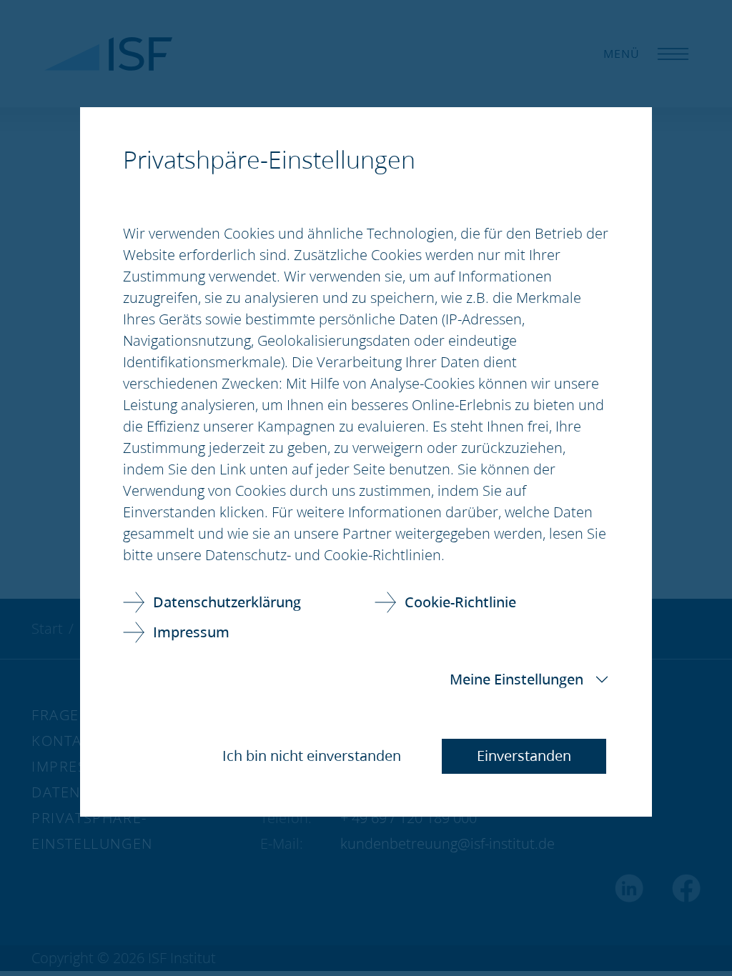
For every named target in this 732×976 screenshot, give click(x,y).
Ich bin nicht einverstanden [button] (311, 755)
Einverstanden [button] (524, 755)
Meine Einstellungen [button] (516, 679)
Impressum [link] (191, 632)
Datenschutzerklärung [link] (227, 602)
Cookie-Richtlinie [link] (460, 602)
